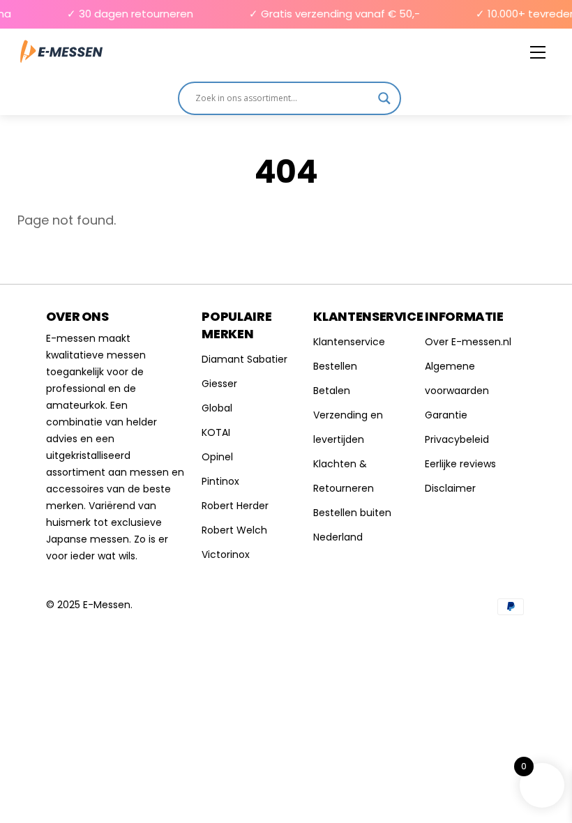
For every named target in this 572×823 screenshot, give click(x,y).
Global (217, 408)
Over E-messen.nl (468, 342)
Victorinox (226, 554)
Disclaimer (450, 488)
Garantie (446, 415)
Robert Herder (235, 506)
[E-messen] (61, 52)
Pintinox (220, 481)
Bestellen (335, 366)
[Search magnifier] (384, 98)
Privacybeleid (457, 439)
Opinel (217, 457)
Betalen (331, 391)
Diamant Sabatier (244, 359)
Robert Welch (234, 530)
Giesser (219, 384)
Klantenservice (349, 342)
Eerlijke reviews (460, 464)
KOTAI (216, 432)
